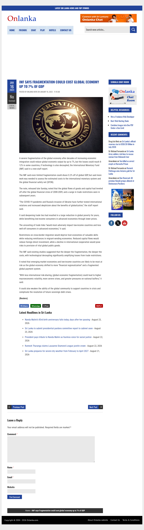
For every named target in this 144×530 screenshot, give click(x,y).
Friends (23, 30)
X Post (46, 306)
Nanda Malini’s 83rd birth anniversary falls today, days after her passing (57, 319)
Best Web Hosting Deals (120, 120)
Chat (33, 30)
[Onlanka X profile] (118, 221)
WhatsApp (36, 306)
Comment (12, 100)
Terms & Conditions (131, 520)
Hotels (52, 30)
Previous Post (18, 407)
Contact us (65, 30)
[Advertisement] (72, 57)
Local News (12, 107)
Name (10, 467)
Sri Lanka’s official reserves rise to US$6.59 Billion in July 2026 (122, 144)
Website (11, 487)
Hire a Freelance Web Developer (122, 116)
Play (42, 30)
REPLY (99, 306)
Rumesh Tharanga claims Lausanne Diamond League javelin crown (55, 346)
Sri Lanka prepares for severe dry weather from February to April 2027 (56, 351)
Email (10, 477)
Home (12, 30)
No (12, 96)
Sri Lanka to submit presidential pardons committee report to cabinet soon (59, 328)
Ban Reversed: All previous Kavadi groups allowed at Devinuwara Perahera (121, 180)
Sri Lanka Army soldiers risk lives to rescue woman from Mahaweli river (121, 154)
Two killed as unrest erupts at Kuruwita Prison (121, 162)
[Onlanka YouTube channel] (124, 221)
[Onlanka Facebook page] (111, 221)
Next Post (93, 407)
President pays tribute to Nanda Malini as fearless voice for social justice (58, 337)
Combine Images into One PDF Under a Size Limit (122, 126)
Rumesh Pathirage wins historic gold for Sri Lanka (122, 170)
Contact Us (115, 520)
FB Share (24, 306)
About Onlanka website (98, 520)
